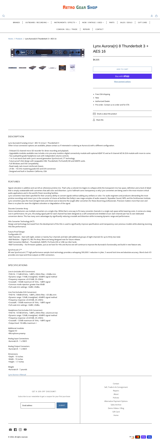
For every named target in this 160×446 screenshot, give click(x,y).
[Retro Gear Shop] (80, 7)
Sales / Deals (126, 22)
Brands (16, 22)
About (116, 394)
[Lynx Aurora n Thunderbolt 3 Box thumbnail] (52, 68)
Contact (99, 29)
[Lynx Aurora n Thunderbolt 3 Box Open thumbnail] (62, 68)
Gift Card (142, 22)
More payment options (122, 82)
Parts (111, 22)
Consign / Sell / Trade (66, 29)
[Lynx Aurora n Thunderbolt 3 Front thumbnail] (12, 68)
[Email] (10, 429)
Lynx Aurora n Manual (17, 374)
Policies (116, 397)
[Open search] (3, 16)
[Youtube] (25, 429)
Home (10, 39)
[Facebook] (15, 429)
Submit (62, 405)
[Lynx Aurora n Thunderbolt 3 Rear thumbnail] (22, 68)
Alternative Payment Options (116, 401)
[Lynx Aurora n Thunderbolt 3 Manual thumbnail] (72, 67)
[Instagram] (20, 429)
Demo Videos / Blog (116, 408)
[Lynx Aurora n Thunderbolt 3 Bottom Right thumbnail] (42, 67)
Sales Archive (116, 404)
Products (19, 39)
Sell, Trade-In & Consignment (116, 387)
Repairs (86, 29)
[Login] (152, 16)
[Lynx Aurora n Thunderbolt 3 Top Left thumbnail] (32, 67)
